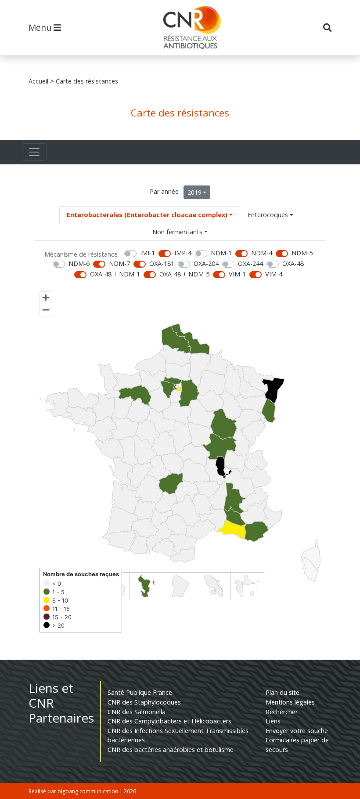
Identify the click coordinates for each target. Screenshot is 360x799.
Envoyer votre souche (297, 730)
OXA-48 (293, 263)
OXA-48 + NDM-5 (184, 274)
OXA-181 (161, 263)
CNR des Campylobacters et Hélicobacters (169, 721)
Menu (41, 27)
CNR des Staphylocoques (144, 702)
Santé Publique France (140, 692)
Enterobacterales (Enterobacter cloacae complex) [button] (147, 215)
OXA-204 (206, 263)
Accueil (38, 81)
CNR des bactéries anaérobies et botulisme (171, 749)
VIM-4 (273, 274)
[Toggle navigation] (34, 152)
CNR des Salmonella (137, 712)
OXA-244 (250, 263)
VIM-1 (237, 274)
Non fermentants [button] (177, 232)
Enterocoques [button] (268, 215)
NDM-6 (79, 263)
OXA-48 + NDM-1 (115, 274)
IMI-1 (147, 253)
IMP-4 (182, 253)
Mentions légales (290, 702)
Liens (273, 721)
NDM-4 (261, 253)
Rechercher (282, 712)
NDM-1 (221, 253)
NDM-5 (302, 253)
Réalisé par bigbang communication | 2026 (82, 791)
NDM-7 (119, 263)
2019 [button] (194, 192)
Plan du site (282, 692)
